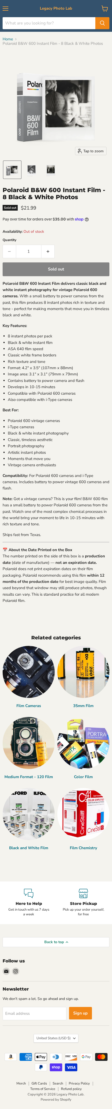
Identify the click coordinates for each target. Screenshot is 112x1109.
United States (53, 1038)
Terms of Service (42, 1089)
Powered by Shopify (56, 1099)
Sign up (80, 1013)
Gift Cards (39, 1083)
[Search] (102, 23)
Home (8, 39)
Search (58, 1083)
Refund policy (71, 1089)
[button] (12, 170)
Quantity (9, 240)
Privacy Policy (79, 1083)
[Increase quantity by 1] (48, 251)
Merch (21, 1083)
